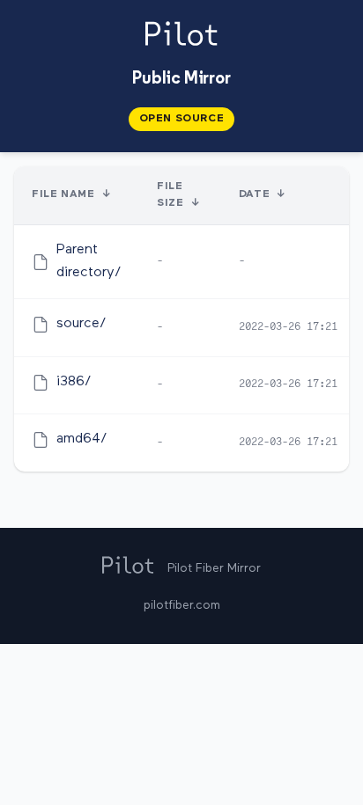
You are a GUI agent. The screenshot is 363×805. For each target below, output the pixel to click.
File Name (63, 194)
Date (254, 194)
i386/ (74, 382)
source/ (81, 324)
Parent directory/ (89, 261)
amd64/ (81, 439)
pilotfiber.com (182, 605)
